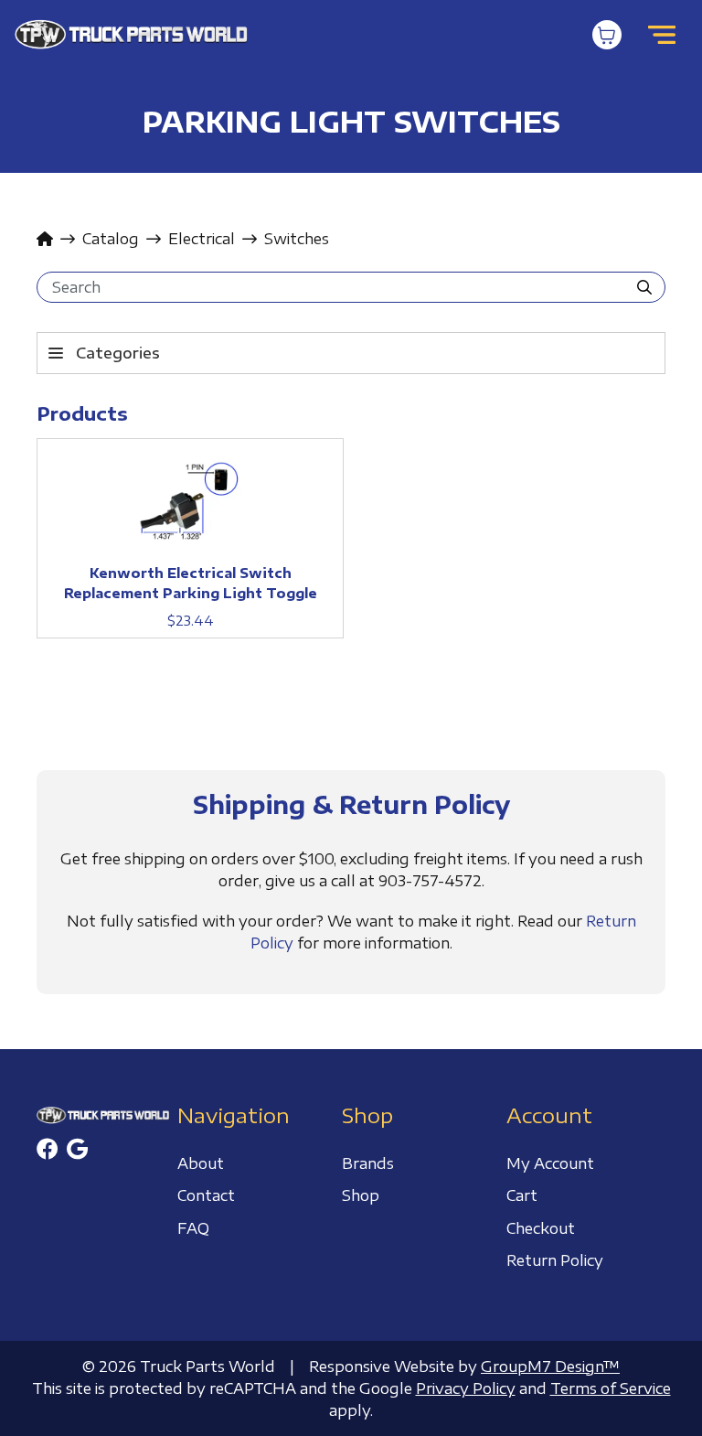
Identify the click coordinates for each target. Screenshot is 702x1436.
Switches (296, 239)
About (200, 1163)
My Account (550, 1163)
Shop (360, 1195)
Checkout (540, 1228)
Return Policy (554, 1260)
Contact (206, 1195)
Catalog (110, 239)
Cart (521, 1195)
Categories (118, 353)
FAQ (193, 1228)
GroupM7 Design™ (550, 1366)
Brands (368, 1163)
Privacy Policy (466, 1388)
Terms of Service (610, 1388)
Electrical (201, 239)
